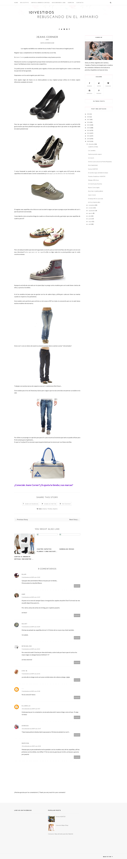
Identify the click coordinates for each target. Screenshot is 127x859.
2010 (88, 138)
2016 (88, 122)
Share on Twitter (50, 504)
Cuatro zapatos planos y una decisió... (47, 550)
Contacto (79, 2)
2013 (88, 130)
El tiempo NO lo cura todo (95, 198)
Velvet (24, 624)
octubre (91, 208)
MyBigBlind (27, 646)
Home (16, 2)
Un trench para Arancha (95, 184)
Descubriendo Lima (58, 2)
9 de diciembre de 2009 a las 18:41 (31, 649)
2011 (88, 136)
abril (90, 224)
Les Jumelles (91, 150)
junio (90, 218)
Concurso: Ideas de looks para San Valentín (60, 834)
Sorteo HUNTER (93, 169)
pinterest (99, 93)
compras (44, 509)
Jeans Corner (92, 195)
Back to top (107, 856)
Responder (77, 585)
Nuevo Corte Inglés (94, 187)
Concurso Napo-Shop (62, 825)
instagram (89, 93)
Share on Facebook (31, 504)
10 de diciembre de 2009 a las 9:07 (31, 708)
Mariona (25, 743)
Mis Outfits (24, 2)
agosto (91, 213)
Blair (24, 574)
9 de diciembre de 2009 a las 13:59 (31, 597)
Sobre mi (71, 2)
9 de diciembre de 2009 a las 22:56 (31, 673)
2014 (88, 127)
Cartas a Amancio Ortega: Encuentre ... (24, 558)
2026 (88, 114)
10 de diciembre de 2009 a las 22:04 (31, 746)
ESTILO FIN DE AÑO (94, 202)
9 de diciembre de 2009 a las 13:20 (31, 577)
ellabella (26, 706)
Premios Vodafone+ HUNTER (96, 176)
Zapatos (55, 509)
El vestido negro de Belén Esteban (98, 172)
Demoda (25, 726)
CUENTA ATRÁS (93, 147)
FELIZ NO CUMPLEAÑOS (95, 191)
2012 (88, 133)
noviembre (92, 205)
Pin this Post (66, 504)
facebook (89, 86)
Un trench (91, 158)
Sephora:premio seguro (95, 154)
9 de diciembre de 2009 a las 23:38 (31, 691)
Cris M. (25, 671)
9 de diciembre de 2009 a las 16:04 (31, 626)
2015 (88, 125)
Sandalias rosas (66, 549)
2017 (88, 119)
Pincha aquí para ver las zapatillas (35, 252)
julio (90, 216)
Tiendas (49, 509)
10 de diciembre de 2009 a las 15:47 (31, 728)
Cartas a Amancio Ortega (40, 2)
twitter (99, 86)
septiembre (92, 210)
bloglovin (108, 86)
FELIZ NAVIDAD (93, 165)
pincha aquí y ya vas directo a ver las (59, 173)
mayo (90, 221)
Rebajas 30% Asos (93, 180)
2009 (88, 141)
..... (23, 688)
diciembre (91, 144)
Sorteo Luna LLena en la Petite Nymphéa (100, 161)
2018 (88, 117)
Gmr (23, 594)
